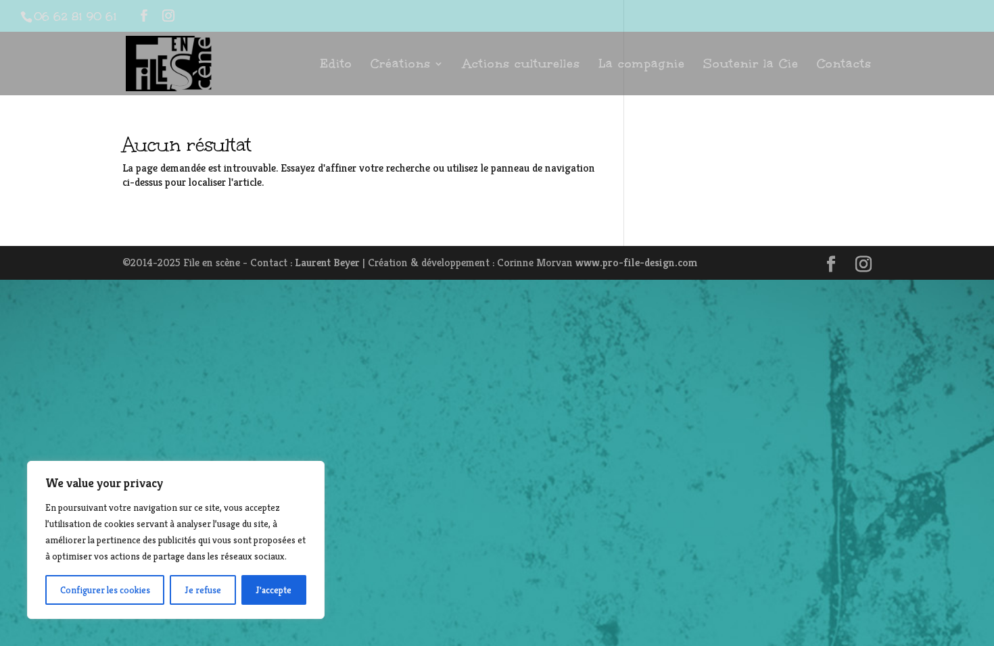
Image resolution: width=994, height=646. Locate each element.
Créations (401, 65)
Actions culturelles (521, 65)
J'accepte (273, 590)
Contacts (844, 65)
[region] (176, 540)
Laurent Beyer (327, 262)
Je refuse (203, 590)
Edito (336, 65)
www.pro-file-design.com (636, 262)
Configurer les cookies (105, 590)
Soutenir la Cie (751, 65)
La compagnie (641, 65)
